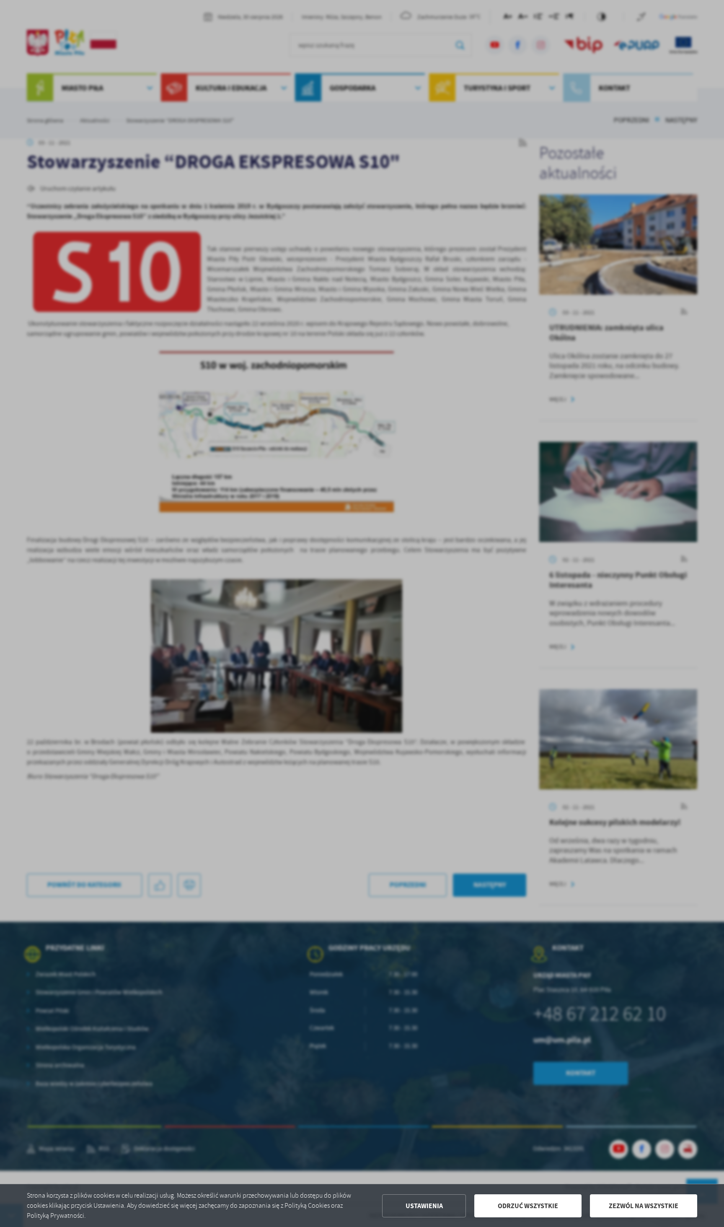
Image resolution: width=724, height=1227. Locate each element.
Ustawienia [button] (424, 1205)
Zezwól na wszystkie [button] (643, 1205)
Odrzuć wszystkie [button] (528, 1205)
